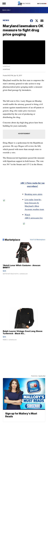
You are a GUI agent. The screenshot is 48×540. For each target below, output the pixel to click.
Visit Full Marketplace (37, 240)
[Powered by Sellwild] (41, 376)
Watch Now (41, 3)
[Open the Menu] (4, 3)
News (6, 20)
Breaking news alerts (33, 194)
